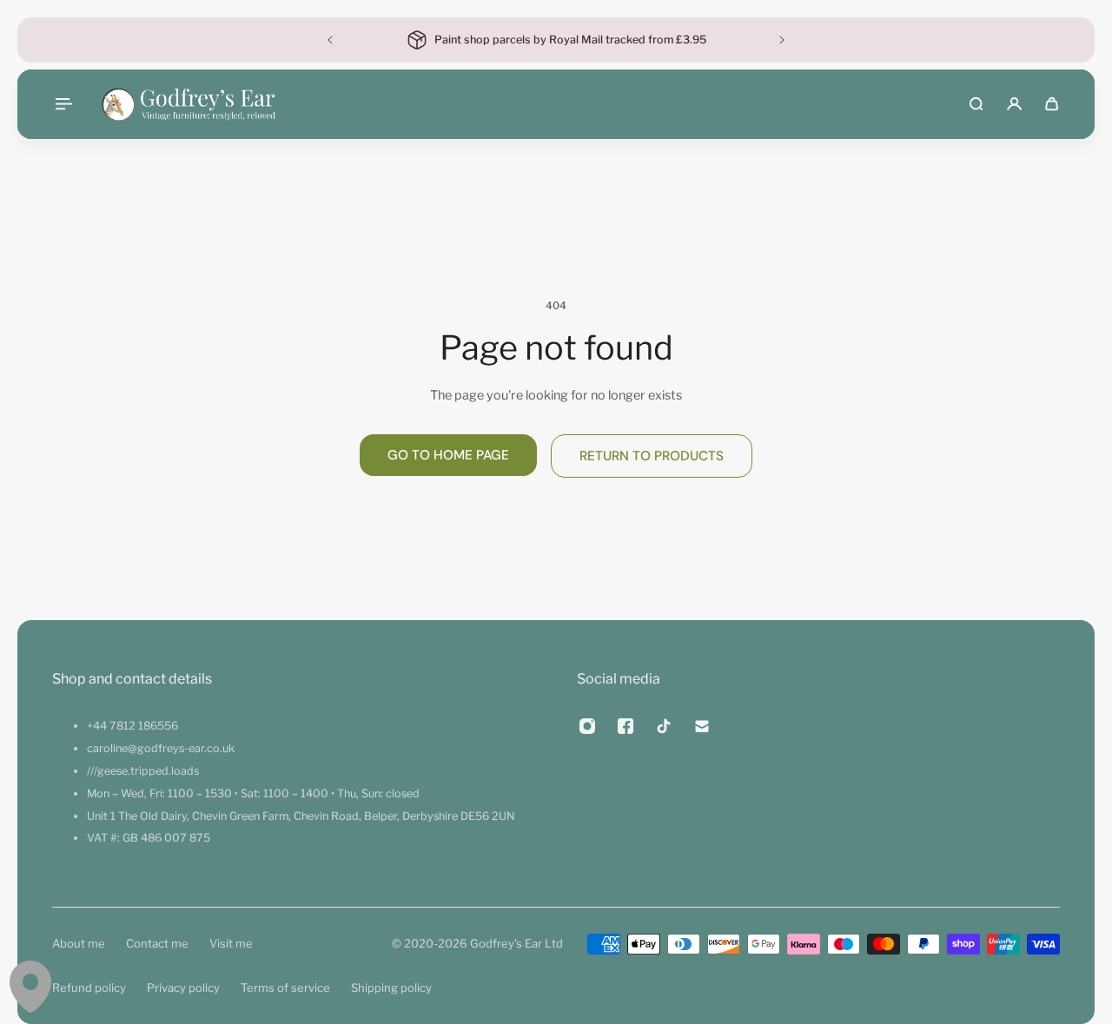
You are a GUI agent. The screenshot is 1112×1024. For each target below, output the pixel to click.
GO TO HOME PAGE (448, 455)
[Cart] (1051, 104)
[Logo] (188, 104)
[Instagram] (587, 726)
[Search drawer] (976, 104)
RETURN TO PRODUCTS (651, 456)
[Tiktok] (664, 726)
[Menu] (62, 104)
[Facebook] (625, 726)
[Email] (702, 726)
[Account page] (1014, 104)
